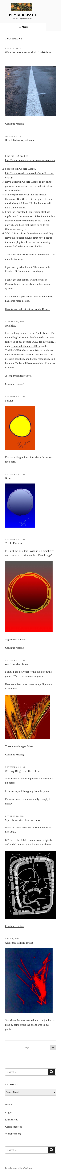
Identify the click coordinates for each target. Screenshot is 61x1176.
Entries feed (11, 1119)
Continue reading (14, 123)
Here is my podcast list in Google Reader (27, 309)
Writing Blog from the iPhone (23, 771)
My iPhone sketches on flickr (22, 820)
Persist (9, 400)
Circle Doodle (13, 543)
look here (10, 461)
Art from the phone (16, 664)
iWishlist (10, 325)
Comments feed (13, 1126)
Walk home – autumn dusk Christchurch (29, 52)
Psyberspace (23, 15)
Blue (8, 478)
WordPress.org (13, 1133)
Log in (8, 1112)
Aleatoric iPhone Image (19, 942)
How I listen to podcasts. (20, 140)
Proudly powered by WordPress (18, 1168)
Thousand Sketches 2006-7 (25, 345)
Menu (25, 27)
